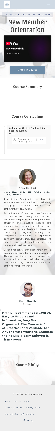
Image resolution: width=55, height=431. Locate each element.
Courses (17, 401)
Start (40, 139)
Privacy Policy (33, 408)
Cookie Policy (11, 414)
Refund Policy (27, 414)
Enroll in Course (27, 69)
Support (28, 401)
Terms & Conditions (14, 408)
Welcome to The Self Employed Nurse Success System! (28, 129)
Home (7, 401)
